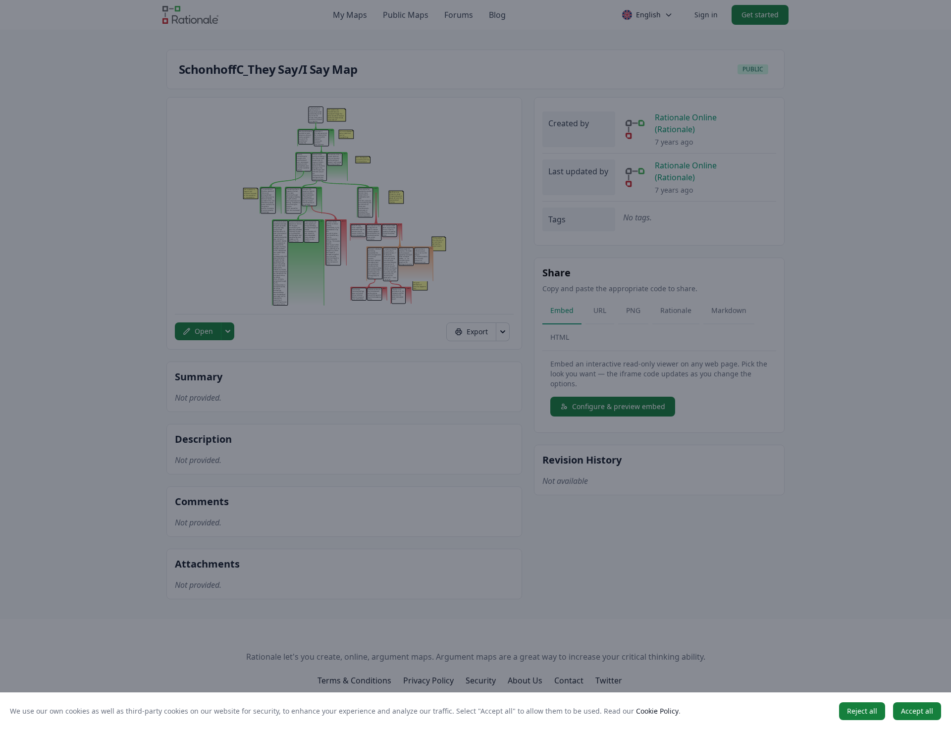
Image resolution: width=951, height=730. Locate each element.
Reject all (862, 711)
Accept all (917, 711)
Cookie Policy (657, 711)
